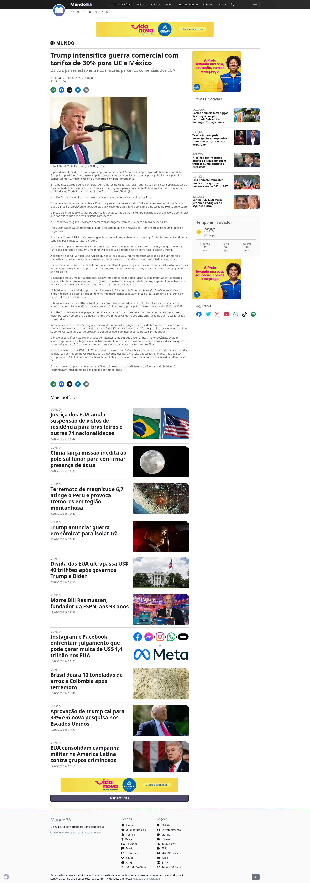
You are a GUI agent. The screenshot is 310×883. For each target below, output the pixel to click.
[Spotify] (107, 12)
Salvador (208, 4)
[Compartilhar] (86, 90)
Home (130, 825)
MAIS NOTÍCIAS (119, 798)
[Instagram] (84, 12)
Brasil (128, 848)
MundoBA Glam (136, 867)
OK (256, 877)
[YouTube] (90, 12)
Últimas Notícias (121, 4)
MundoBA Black (171, 867)
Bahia (222, 4)
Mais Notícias (169, 853)
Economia (131, 853)
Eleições (155, 4)
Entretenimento (188, 4)
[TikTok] (101, 12)
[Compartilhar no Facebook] (61, 90)
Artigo (129, 862)
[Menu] (255, 4)
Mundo (165, 834)
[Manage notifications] (6, 876)
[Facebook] (72, 12)
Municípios (168, 844)
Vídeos (165, 839)
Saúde (129, 858)
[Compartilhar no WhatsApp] (53, 90)
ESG (163, 848)
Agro (164, 858)
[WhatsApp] (95, 12)
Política (140, 4)
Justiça (169, 4)
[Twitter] (78, 12)
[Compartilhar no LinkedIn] (78, 90)
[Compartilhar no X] (69, 90)
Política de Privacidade (146, 878)
